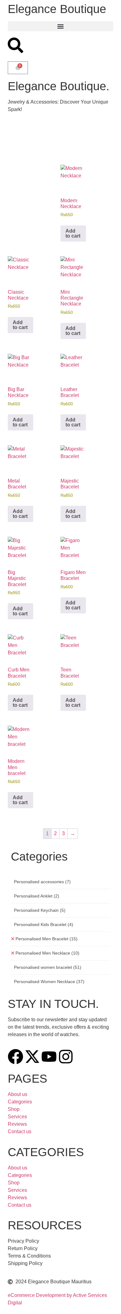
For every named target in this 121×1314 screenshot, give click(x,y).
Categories (20, 1101)
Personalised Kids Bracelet (43, 924)
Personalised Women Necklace (49, 981)
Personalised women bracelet (47, 967)
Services (17, 1116)
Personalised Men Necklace (47, 953)
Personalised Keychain (39, 910)
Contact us (19, 1131)
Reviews (17, 1124)
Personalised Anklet (36, 895)
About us (17, 1094)
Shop (14, 1109)
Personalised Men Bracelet (47, 938)
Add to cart (72, 233)
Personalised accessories (42, 881)
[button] (60, 26)
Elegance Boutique (57, 9)
